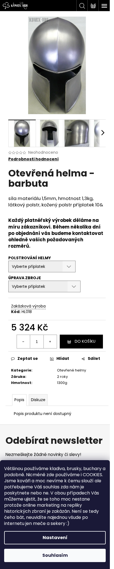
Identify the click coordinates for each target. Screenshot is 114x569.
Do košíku (85, 341)
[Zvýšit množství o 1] (50, 341)
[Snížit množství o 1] (23, 341)
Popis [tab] (19, 400)
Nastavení (55, 537)
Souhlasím (55, 555)
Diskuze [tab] (38, 400)
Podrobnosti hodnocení (33, 159)
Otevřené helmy (71, 370)
